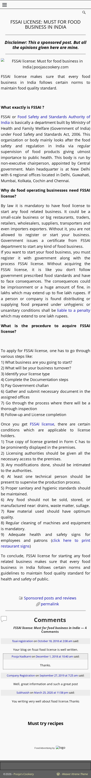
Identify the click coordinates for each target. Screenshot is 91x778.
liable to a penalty (73, 310)
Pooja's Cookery (24, 774)
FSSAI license (42, 424)
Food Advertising (43, 748)
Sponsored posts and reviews (50, 597)
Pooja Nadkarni (21, 656)
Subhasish (23, 692)
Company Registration (21, 675)
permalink (50, 603)
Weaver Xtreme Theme (75, 774)
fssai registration (22, 641)
